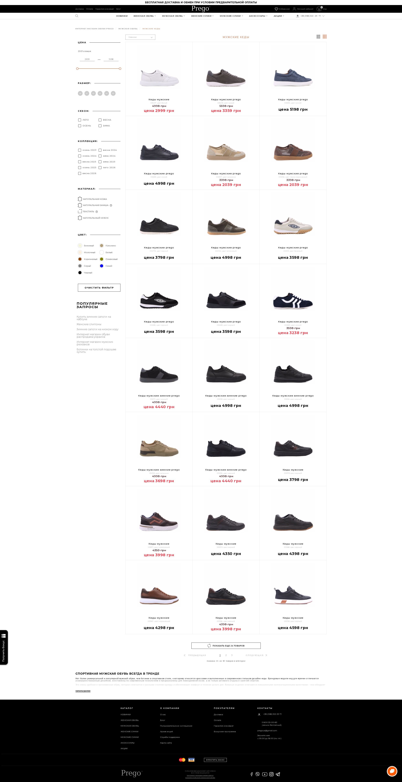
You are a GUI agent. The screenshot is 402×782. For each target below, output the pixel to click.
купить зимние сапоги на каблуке (94, 318)
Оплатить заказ (215, 760)
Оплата (89, 9)
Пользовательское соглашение (176, 726)
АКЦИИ (278, 16)
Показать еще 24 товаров (229, 646)
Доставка (79, 9)
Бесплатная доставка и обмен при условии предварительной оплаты (201, 2)
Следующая (255, 655)
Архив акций (166, 731)
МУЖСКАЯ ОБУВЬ (172, 16)
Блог (118, 9)
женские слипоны (89, 324)
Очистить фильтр (99, 287)
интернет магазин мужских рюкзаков (95, 343)
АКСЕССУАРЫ (257, 16)
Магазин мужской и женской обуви (200, 777)
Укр (325, 9)
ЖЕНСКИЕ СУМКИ (201, 16)
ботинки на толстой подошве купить (96, 350)
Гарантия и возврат (104, 9)
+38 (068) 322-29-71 (272, 714)
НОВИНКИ (122, 16)
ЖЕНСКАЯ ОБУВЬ (143, 16)
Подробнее (147, 636)
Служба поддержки (170, 737)
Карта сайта (166, 743)
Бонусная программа (225, 731)
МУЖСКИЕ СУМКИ (230, 16)
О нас (163, 714)
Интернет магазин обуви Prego (200, 775)
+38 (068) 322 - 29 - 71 (311, 16)
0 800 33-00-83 (269, 722)
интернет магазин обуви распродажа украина (93, 335)
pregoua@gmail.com (267, 730)
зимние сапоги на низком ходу (97, 329)
